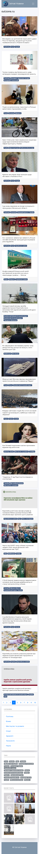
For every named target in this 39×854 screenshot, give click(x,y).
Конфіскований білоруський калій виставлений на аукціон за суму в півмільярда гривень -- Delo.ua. (15, 273)
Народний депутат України (26, 212)
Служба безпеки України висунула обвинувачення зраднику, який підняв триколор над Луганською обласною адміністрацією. (17, 620)
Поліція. (18, 553)
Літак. (10, 385)
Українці (6, 483)
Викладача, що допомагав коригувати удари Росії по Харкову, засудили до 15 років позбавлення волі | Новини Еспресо (19, 40)
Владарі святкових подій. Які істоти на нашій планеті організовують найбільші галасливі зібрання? (19, 412)
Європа (27, 770)
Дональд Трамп (8, 451)
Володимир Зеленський (11, 80)
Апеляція (13, 212)
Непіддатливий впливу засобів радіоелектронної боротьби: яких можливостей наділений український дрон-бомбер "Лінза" (19, 309)
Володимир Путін (26, 777)
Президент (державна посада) (20, 78)
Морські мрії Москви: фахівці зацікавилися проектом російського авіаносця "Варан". (19, 380)
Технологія (10, 741)
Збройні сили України (10, 764)
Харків (17, 46)
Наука (6, 419)
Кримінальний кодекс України (13, 590)
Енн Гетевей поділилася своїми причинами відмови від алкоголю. (18, 446)
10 (35, 703)
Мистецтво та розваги (21, 451)
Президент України (16, 766)
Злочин (6, 588)
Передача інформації (10, 320)
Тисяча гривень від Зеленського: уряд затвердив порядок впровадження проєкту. (19, 73)
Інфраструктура (14, 148)
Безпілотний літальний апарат (13, 318)
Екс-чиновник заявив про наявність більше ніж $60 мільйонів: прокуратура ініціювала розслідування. (18, 239)
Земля (11, 419)
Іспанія (16, 419)
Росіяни (6, 766)
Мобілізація (7, 353)
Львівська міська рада (27, 148)
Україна (13, 661)
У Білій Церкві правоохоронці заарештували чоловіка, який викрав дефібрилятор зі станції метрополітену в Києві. (19, 582)
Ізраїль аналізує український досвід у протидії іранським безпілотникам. (16, 689)
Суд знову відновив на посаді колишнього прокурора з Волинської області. (18, 207)
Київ (5, 553)
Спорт (8, 731)
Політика (7, 46)
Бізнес (6, 279)
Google (17, 180)
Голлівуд (32, 451)
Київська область (15, 588)
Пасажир (11, 113)
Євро (19, 519)
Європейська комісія (10, 519)
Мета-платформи (27, 519)
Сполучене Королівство (11, 777)
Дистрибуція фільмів (16, 483)
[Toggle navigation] (33, 4)
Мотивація (15, 353)
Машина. (27, 780)
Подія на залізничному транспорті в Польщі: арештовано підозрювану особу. (19, 108)
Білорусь (11, 279)
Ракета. (6, 775)
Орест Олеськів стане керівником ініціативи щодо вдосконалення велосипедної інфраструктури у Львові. (19, 142)
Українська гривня (20, 245)
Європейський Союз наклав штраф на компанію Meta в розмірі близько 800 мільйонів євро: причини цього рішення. (17, 512)
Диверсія (18, 113)
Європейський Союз (17, 775)
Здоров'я (9, 736)
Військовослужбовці (16, 780)
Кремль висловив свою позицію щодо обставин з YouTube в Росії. (17, 175)
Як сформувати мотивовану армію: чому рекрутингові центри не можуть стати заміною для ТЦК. (17, 347)
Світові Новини (16, 3)
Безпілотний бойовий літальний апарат (15, 316)
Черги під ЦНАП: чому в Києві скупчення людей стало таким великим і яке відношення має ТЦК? (17, 547)
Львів (5, 148)
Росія (12, 46)
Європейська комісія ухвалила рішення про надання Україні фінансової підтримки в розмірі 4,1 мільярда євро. (19, 655)
